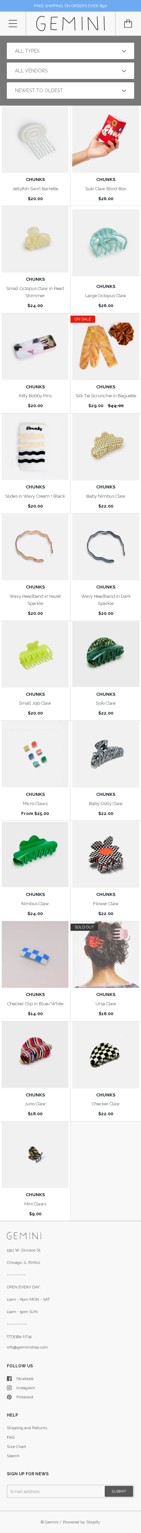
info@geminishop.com (27, 1347)
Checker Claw (106, 1103)
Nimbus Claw (35, 903)
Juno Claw (35, 1103)
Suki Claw (106, 703)
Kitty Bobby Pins (35, 395)
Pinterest (24, 1397)
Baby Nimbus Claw (106, 496)
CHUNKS (35, 179)
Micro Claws (35, 803)
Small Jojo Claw (35, 703)
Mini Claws (35, 1203)
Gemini (52, 1522)
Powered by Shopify (81, 1522)
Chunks (35, 279)
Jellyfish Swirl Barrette (35, 188)
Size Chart (16, 1446)
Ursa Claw (105, 1003)
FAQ (10, 1437)
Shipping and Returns (27, 1427)
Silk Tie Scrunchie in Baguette (106, 395)
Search (13, 1455)
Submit (119, 1491)
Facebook (25, 1378)
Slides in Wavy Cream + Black (35, 496)
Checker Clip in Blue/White (35, 1003)
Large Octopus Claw (105, 295)
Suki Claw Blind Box (105, 188)
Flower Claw (106, 903)
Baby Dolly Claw (106, 803)
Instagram (25, 1387)
